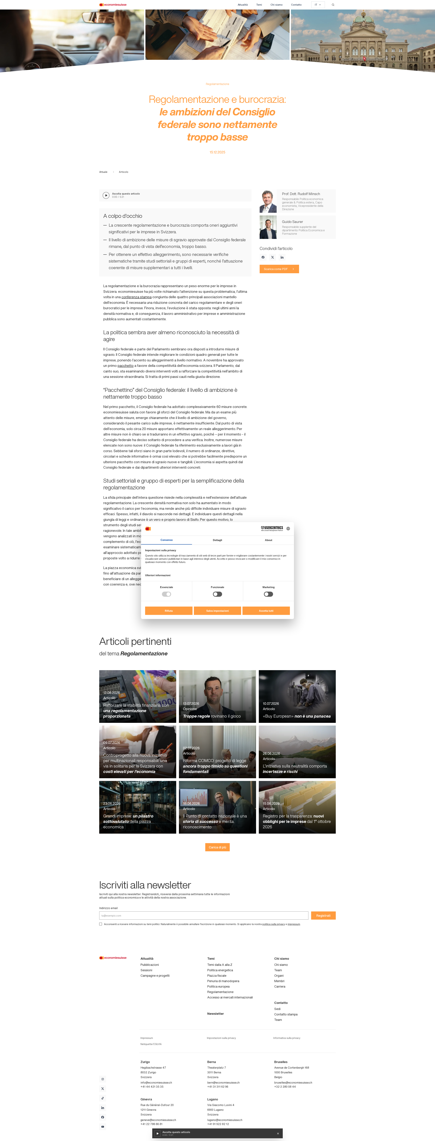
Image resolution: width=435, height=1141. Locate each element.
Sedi (277, 1009)
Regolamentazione (220, 992)
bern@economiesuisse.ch (223, 1083)
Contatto (296, 4)
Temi (259, 4)
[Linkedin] (282, 257)
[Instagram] (102, 1079)
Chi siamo (277, 4)
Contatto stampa (286, 1014)
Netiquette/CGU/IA (151, 1044)
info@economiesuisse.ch (156, 1083)
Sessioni (146, 970)
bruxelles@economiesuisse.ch (293, 1083)
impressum (294, 924)
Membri (279, 981)
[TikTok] (102, 1098)
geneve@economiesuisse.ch (158, 1120)
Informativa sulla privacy (286, 1038)
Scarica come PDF (276, 269)
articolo (123, 172)
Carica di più (217, 847)
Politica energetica (220, 970)
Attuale (103, 172)
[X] (272, 257)
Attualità (243, 4)
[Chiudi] (278, 1133)
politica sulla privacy (273, 924)
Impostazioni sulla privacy (221, 1038)
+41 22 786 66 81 (151, 1124)
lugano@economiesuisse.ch (224, 1120)
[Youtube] (102, 1126)
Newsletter (215, 1013)
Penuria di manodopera (223, 981)
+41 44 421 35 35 (152, 1087)
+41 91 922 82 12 (218, 1124)
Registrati (323, 915)
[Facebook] (263, 257)
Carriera (279, 986)
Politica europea (218, 986)
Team (278, 970)
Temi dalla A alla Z (219, 964)
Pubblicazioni (150, 964)
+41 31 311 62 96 (217, 1087)
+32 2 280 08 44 (285, 1087)
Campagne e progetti (155, 975)
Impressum (147, 1038)
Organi (279, 975)
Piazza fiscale (216, 975)
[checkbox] (100, 924)
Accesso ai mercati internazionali (230, 997)
